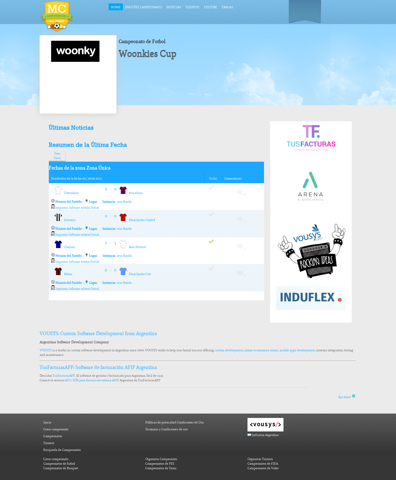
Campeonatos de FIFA (263, 464)
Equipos (192, 7)
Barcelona (135, 193)
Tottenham (70, 193)
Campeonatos (52, 436)
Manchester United (141, 220)
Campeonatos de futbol (59, 464)
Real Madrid (136, 247)
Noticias (173, 7)
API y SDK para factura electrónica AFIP (92, 380)
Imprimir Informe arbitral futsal (77, 208)
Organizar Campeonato (161, 459)
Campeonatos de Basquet (60, 468)
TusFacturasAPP (63, 376)
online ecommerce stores (261, 350)
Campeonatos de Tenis (160, 468)
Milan (67, 274)
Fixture (210, 7)
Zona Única (57, 156)
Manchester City (139, 274)
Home (116, 7)
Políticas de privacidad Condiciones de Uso (174, 422)
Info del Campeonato (143, 7)
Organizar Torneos (260, 459)
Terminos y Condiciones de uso (166, 429)
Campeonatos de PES (159, 464)
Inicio (47, 422)
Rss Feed (344, 397)
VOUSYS (46, 350)
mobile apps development (297, 350)
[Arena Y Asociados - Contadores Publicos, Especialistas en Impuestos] (311, 207)
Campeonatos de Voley (263, 468)
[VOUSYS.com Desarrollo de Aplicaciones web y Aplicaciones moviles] (311, 284)
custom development (228, 350)
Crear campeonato (55, 429)
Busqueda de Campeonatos (62, 450)
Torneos (48, 443)
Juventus (69, 220)
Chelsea (68, 247)
